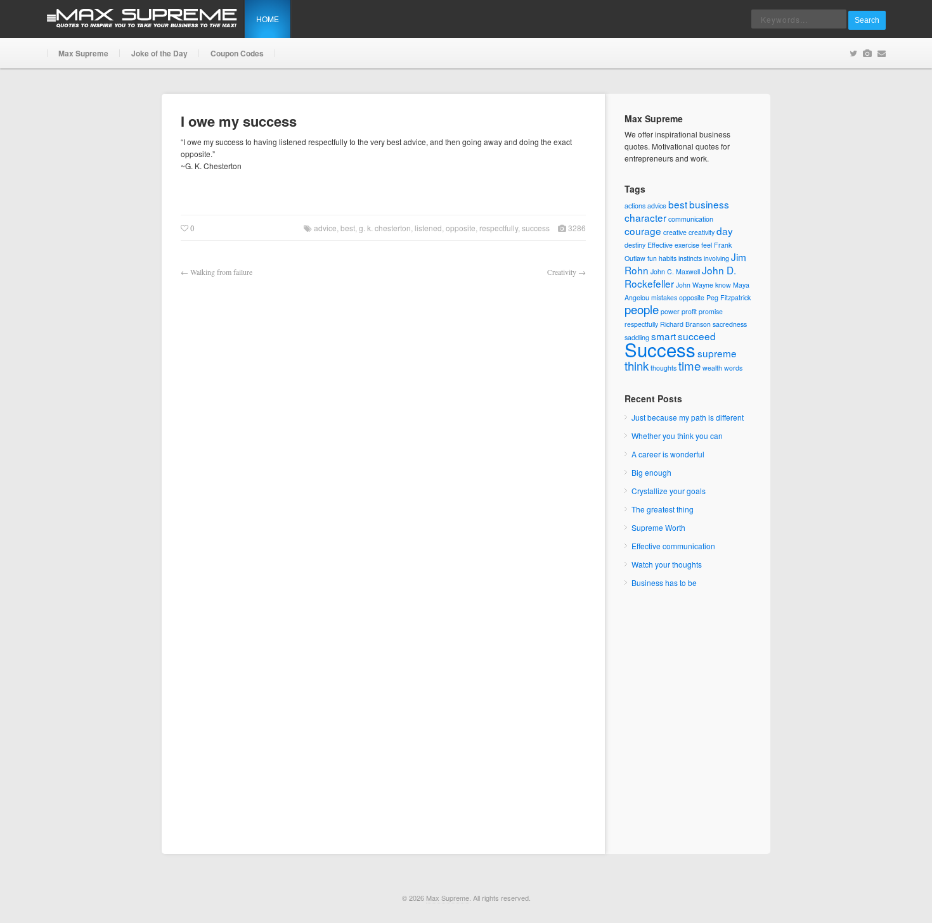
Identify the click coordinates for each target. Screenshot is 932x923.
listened (428, 227)
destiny (635, 245)
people (642, 309)
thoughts (663, 367)
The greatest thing (662, 509)
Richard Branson (685, 324)
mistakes (664, 297)
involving (716, 258)
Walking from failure (221, 272)
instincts (690, 258)
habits (667, 258)
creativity (702, 232)
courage (643, 231)
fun (652, 258)
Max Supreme (83, 53)
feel (706, 245)
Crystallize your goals (668, 490)
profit (689, 311)
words (733, 367)
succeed (697, 336)
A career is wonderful (667, 454)
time (689, 365)
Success (536, 227)
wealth (712, 367)
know (723, 285)
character (645, 217)
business (709, 204)
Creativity (561, 272)
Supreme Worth (658, 527)
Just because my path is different (687, 417)
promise (711, 311)
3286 (576, 227)
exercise (687, 245)
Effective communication (673, 545)
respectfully (498, 227)
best (347, 227)
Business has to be (664, 582)
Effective (660, 245)
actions (635, 205)
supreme (717, 353)
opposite (461, 227)
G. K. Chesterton (385, 227)
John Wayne (694, 285)
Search (867, 20)
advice (325, 227)
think (637, 365)
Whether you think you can (677, 435)
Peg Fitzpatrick (728, 297)
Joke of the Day (159, 53)
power (670, 311)
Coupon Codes (237, 53)
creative (675, 232)
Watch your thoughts (666, 564)
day (724, 231)
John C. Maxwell (675, 271)
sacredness (730, 324)
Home (267, 18)
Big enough (651, 472)
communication (690, 219)
